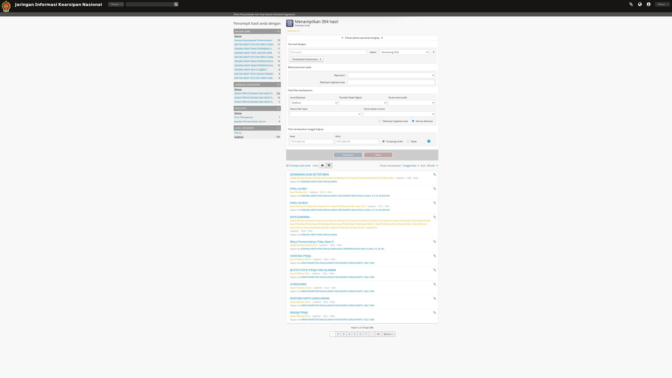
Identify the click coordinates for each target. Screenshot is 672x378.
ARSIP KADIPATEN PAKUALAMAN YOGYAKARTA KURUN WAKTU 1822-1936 (337, 262)
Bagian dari (242, 31)
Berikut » (388, 334)
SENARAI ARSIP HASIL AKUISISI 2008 (253, 52)
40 (378, 334)
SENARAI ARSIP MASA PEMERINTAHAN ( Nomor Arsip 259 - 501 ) (267, 65)
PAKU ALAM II (299, 203)
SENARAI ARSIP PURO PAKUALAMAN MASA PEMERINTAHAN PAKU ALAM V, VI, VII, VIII (342, 248)
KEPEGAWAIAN (300, 217)
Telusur (115, 4)
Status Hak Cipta (298, 108)
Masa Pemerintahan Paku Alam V (312, 242)
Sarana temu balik (397, 97)
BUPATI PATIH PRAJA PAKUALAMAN (313, 270)
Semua (237, 36)
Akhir (338, 136)
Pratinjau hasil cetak (299, 165)
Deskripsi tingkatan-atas (332, 82)
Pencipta (240, 108)
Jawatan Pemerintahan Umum (250, 121)
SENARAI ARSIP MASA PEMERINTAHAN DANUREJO (260, 61)
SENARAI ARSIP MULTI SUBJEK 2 (250, 69)
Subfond (238, 136)
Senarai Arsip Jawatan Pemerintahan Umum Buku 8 (260, 40)
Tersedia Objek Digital (350, 97)
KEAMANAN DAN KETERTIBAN (309, 174)
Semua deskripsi (424, 121)
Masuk (661, 4)
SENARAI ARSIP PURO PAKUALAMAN (319, 181)
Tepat (413, 141)
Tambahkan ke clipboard (434, 174)
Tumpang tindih (394, 141)
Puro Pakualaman (243, 117)
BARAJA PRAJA (299, 312)
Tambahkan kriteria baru (305, 59)
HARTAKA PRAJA (300, 256)
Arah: (423, 165)
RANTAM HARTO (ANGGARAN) (309, 298)
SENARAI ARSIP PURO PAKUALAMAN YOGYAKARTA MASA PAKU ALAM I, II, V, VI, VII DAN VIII (345, 195)
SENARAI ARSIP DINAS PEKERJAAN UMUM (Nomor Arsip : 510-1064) (268, 48)
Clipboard (631, 4)
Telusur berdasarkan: (391, 165)
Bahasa (639, 4)
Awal (292, 136)
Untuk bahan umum (374, 108)
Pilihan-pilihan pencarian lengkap (362, 37)
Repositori (339, 75)
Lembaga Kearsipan (247, 84)
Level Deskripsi (244, 127)
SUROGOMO (298, 284)
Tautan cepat (648, 4)
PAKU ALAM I (298, 189)
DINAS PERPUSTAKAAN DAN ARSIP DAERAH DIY (259, 93)
